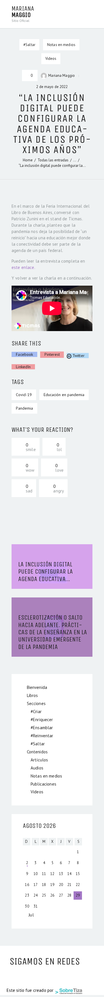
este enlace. (23, 267)
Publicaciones (43, 784)
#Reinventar (42, 735)
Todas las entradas (53, 160)
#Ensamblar (42, 727)
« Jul (29, 915)
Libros (32, 695)
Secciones (36, 703)
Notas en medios (61, 44)
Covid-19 (24, 394)
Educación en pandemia (64, 394)
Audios (37, 768)
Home (28, 160)
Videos (51, 58)
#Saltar (38, 743)
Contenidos (37, 752)
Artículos (39, 760)
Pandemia (24, 408)
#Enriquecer (42, 719)
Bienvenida (37, 687)
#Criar (36, 711)
